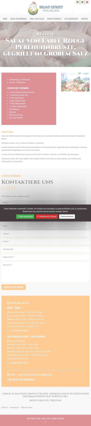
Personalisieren (67, 216)
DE (87, 2)
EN (82, 2)
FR (77, 2)
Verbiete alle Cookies (47, 216)
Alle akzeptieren (26, 216)
